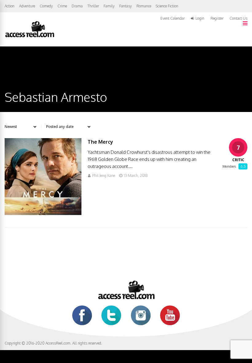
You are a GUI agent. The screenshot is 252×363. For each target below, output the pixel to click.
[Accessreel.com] (29, 36)
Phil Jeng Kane (103, 175)
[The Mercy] (43, 213)
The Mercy (100, 142)
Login (199, 18)
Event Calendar (172, 18)
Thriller (93, 6)
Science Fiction (167, 6)
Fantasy (125, 6)
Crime (62, 6)
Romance (143, 6)
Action (9, 6)
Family (109, 6)
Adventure (27, 6)
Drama (77, 6)
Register (217, 18)
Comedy (46, 6)
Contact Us (238, 18)
